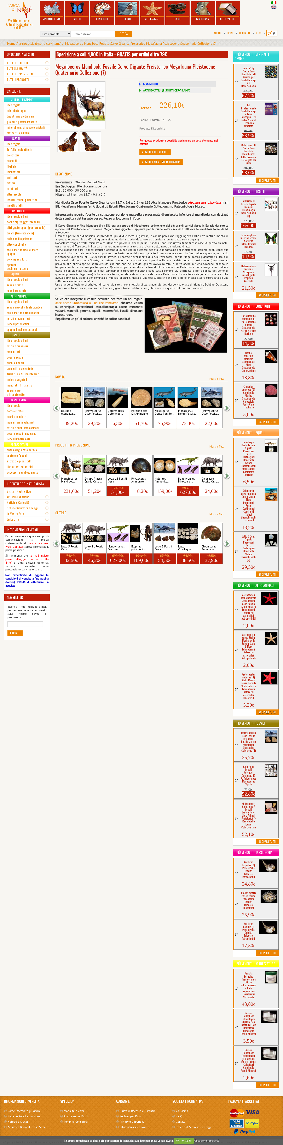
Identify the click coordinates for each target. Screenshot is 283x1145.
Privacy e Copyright (132, 1121)
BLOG (258, 33)
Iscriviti (15, 633)
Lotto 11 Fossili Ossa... (94, 548)
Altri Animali (152, 19)
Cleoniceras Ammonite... (209, 548)
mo (116, 303)
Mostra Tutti (216, 378)
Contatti (244, 33)
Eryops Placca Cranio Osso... (93, 480)
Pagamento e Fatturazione (24, 1116)
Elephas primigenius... (139, 548)
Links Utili (13, 519)
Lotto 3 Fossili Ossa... (163, 548)
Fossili (177, 19)
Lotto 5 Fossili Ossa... (69, 548)
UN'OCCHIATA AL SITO (20, 54)
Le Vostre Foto (15, 513)
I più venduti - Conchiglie (252, 306)
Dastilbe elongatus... (68, 412)
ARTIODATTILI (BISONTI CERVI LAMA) (166, 90)
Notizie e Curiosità (18, 502)
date (58, 303)
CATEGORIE (14, 91)
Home (230, 33)
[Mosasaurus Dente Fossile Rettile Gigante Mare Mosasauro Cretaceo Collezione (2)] (188, 397)
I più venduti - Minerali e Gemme (252, 56)
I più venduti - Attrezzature (255, 964)
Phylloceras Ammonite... (138, 480)
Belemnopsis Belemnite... (116, 412)
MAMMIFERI (150, 84)
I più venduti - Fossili (250, 723)
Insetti (77, 19)
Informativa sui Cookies (134, 1127)
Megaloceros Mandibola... (69, 480)
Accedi (217, 33)
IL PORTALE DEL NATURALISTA (25, 484)
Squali (127, 19)
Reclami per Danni (131, 1116)
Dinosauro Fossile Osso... (211, 480)
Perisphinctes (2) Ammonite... (140, 412)
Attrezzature (228, 19)
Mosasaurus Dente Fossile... (164, 412)
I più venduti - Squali (250, 433)
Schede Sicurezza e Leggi (22, 508)
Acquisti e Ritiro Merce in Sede (27, 1127)
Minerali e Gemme (52, 19)
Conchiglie (102, 19)
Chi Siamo (182, 1111)
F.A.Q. (179, 1116)
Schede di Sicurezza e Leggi (193, 1127)
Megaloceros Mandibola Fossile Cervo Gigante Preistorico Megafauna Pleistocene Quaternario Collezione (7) (140, 43)
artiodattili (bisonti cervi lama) (40, 43)
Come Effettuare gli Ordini (24, 1111)
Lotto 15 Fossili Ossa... (117, 480)
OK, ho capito (184, 1140)
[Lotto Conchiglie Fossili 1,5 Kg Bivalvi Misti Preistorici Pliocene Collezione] (188, 533)
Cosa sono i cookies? (206, 1140)
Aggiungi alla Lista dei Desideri (161, 162)
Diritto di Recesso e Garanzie (138, 1111)
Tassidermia (202, 19)
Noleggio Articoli (18, 1121)
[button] (58, 407)
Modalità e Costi (74, 1111)
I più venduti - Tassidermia (253, 852)
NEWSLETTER (15, 597)
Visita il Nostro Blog (19, 491)
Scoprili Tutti (267, 180)
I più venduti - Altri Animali (254, 585)
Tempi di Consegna (76, 1121)
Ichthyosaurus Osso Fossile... (94, 412)
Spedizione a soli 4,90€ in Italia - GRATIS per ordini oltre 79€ (112, 54)
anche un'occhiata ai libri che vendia (88, 303)
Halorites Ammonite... (162, 480)
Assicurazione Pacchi (76, 1116)
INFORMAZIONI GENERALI (22, 530)
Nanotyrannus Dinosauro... (186, 480)
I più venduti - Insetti (250, 191)
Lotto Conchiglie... (185, 548)
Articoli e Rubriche (18, 496)
